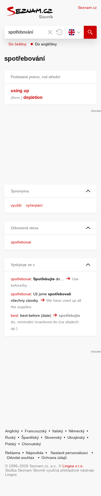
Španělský (30, 437)
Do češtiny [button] (17, 44)
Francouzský (36, 431)
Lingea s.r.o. (72, 466)
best (14, 315)
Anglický (12, 431)
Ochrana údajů (54, 457)
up (26, 90)
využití (16, 205)
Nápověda (34, 453)
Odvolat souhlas (20, 457)
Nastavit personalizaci (69, 453)
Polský (10, 444)
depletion (33, 97)
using (16, 90)
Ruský (10, 437)
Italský (57, 431)
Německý (77, 431)
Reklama (12, 453)
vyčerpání (34, 205)
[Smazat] (50, 32)
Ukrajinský (76, 437)
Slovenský (53, 437)
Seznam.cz (87, 7)
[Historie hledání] (59, 32)
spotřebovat (21, 242)
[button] (50, 191)
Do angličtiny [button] (46, 44)
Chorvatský (31, 444)
